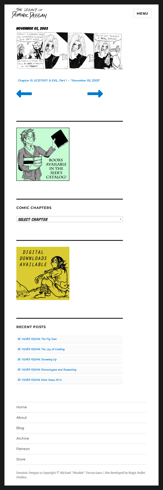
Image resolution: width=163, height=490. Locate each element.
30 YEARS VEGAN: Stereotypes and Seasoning (47, 370)
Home (21, 407)
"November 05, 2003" (85, 80)
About (21, 418)
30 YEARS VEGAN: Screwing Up (37, 359)
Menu (142, 13)
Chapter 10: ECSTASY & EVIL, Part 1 (42, 80)
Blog (20, 428)
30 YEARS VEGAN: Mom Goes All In (40, 380)
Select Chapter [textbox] (33, 219)
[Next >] (95, 99)
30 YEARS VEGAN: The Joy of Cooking (41, 349)
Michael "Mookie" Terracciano (81, 473)
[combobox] (69, 219)
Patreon (23, 449)
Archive (22, 438)
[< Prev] (24, 99)
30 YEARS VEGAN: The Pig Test (37, 339)
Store (20, 459)
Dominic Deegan (27, 473)
